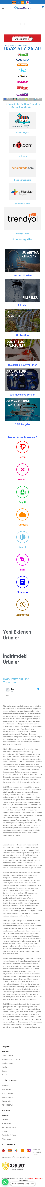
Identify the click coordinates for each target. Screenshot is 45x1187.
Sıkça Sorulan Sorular (9, 1127)
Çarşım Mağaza (7, 1101)
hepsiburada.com (22, 180)
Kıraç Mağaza (6, 1089)
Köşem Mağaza (7, 1097)
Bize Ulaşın (5, 1075)
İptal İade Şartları (8, 1063)
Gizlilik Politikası (7, 1055)
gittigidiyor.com (22, 203)
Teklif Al (5, 1119)
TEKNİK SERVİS (8, 1105)
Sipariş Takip (6, 1123)
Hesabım (5, 1067)
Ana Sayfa (5, 1051)
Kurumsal (5, 1085)
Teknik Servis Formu (9, 1135)
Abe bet (6, 726)
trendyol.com (22, 233)
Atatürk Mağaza (7, 1093)
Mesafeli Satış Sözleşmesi (11, 1059)
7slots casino (6, 1139)
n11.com (22, 156)
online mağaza (22, 132)
